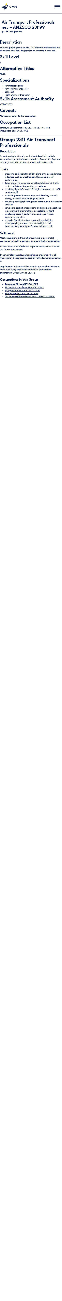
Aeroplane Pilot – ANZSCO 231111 (21, 284)
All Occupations (13, 31)
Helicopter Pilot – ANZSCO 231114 (21, 293)
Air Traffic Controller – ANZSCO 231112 (24, 287)
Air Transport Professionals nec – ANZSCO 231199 (30, 296)
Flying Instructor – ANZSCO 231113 (22, 290)
